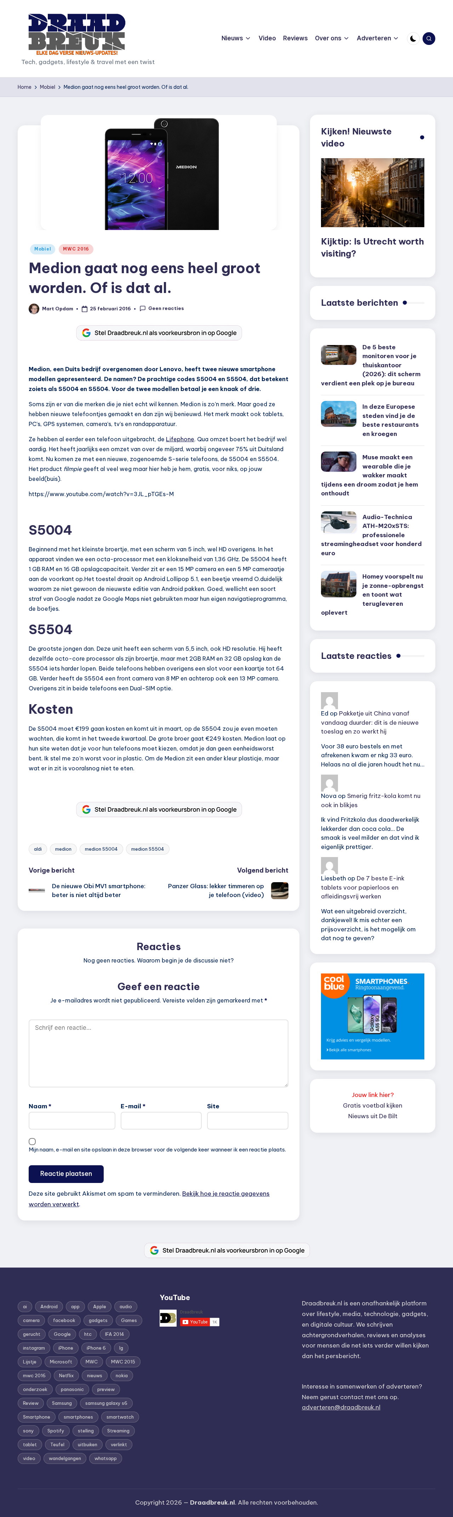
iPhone (65, 1348)
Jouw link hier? (373, 1095)
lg (121, 1348)
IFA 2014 (114, 1334)
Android (49, 1306)
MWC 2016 (76, 249)
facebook (64, 1320)
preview (106, 1389)
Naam (40, 1106)
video (29, 1458)
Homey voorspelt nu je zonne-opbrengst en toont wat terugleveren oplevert (372, 594)
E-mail (133, 1106)
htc (88, 1334)
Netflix (66, 1375)
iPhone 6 (96, 1348)
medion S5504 (147, 849)
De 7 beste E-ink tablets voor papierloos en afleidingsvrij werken (363, 887)
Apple (99, 1306)
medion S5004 (101, 849)
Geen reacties (166, 308)
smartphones (78, 1417)
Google (62, 1334)
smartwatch (120, 1417)
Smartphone (36, 1417)
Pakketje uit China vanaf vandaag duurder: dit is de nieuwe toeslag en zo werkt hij (370, 722)
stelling (86, 1430)
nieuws (94, 1375)
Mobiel (42, 249)
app (75, 1306)
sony (28, 1430)
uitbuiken (87, 1444)
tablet (30, 1444)
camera (31, 1320)
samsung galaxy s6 (106, 1403)
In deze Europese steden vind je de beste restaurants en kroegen (390, 420)
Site (213, 1106)
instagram (34, 1348)
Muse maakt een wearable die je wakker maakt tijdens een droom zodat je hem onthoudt (369, 475)
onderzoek (35, 1389)
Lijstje (29, 1361)
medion (63, 849)
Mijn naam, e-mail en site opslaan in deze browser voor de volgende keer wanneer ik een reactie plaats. (157, 1149)
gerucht (31, 1334)
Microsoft (61, 1361)
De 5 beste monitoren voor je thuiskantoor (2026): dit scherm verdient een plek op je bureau (370, 365)
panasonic (72, 1389)
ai (25, 1306)
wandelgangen (65, 1458)
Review (31, 1403)
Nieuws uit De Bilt (372, 1116)
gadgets (98, 1320)
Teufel (57, 1444)
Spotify (55, 1430)
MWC (92, 1361)
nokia (122, 1375)
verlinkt (119, 1444)
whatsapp (105, 1458)
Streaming (118, 1430)
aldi (38, 849)
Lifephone (180, 439)
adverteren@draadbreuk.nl (341, 1407)
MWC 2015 (123, 1361)
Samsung (62, 1403)
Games (129, 1320)
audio (126, 1306)
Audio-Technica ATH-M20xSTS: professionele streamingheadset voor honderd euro (371, 535)
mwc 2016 (34, 1375)
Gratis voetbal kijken (372, 1105)
